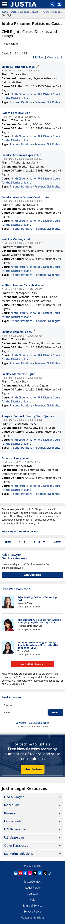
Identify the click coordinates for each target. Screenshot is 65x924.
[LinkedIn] (16, 873)
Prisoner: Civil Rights (47, 102)
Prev (7, 542)
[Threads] (35, 873)
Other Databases (16, 845)
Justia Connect (32, 881)
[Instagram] (30, 873)
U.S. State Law (14, 837)
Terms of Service (32, 905)
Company (32, 893)
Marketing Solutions (18, 854)
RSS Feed (38, 57)
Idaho (32, 94)
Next (57, 542)
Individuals (11, 805)
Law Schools (12, 821)
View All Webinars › (32, 664)
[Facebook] (25, 873)
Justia (37, 866)
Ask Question (32, 574)
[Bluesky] (40, 873)
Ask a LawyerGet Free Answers (15, 556)
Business (10, 813)
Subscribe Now (32, 769)
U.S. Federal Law (15, 829)
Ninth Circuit (18, 94)
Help (32, 899)
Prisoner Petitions (21, 102)
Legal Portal (32, 887)
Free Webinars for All (17, 589)
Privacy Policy (32, 911)
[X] (45, 873)
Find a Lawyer (12, 697)
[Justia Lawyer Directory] (50, 873)
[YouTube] (20, 873)
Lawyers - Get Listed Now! (33, 723)
